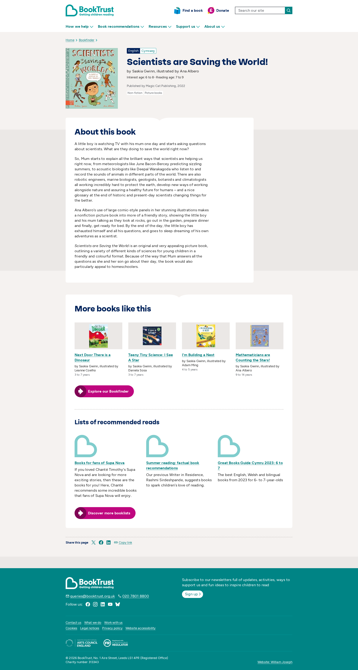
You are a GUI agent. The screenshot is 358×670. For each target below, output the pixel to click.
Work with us (113, 622)
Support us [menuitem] (185, 26)
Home (70, 40)
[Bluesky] (117, 604)
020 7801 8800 (135, 596)
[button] (93, 542)
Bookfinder (87, 40)
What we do (92, 622)
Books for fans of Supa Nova (100, 463)
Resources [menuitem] (158, 26)
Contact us (73, 622)
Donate (222, 10)
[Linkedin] (103, 604)
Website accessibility (140, 628)
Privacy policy (112, 628)
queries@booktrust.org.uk (92, 596)
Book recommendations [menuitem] (118, 26)
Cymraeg (148, 51)
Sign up (191, 594)
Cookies (71, 628)
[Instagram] (95, 604)
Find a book (193, 10)
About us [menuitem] (212, 26)
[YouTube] (110, 604)
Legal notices (89, 628)
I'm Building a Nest (198, 355)
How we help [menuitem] (77, 26)
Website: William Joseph (274, 662)
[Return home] (90, 10)
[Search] (288, 10)
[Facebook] (88, 604)
